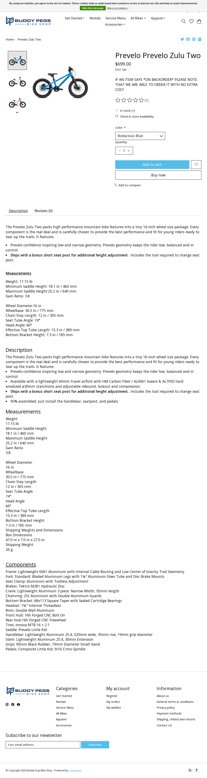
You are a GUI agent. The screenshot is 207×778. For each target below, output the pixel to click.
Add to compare (130, 185)
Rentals (95, 18)
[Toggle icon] (183, 21)
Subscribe (95, 745)
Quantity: (121, 142)
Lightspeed (75, 770)
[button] (18, 273)
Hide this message (93, 8)
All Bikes (61, 713)
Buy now (158, 175)
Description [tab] (18, 210)
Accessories (64, 725)
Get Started (64, 696)
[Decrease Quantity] (120, 150)
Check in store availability (137, 116)
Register (112, 696)
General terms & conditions (175, 702)
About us (163, 696)
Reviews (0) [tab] (44, 210)
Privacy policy (166, 707)
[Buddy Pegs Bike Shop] (28, 21)
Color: (120, 127)
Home (10, 39)
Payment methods (169, 713)
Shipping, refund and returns (176, 719)
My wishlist (113, 707)
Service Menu (116, 18)
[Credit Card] (189, 771)
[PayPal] (196, 771)
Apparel (61, 719)
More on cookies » (117, 8)
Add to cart (152, 164)
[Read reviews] (130, 100)
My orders (113, 702)
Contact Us (164, 725)
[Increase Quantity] (128, 150)
